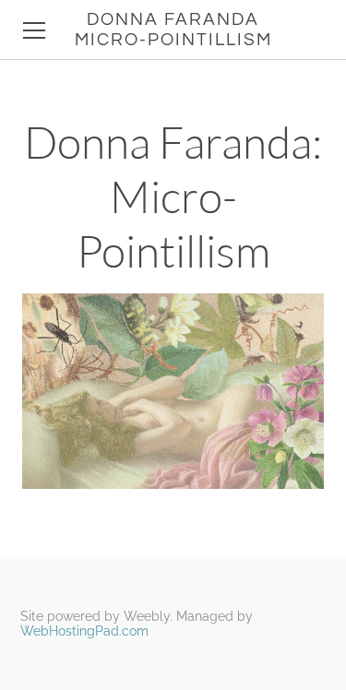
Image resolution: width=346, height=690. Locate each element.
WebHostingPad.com (84, 631)
